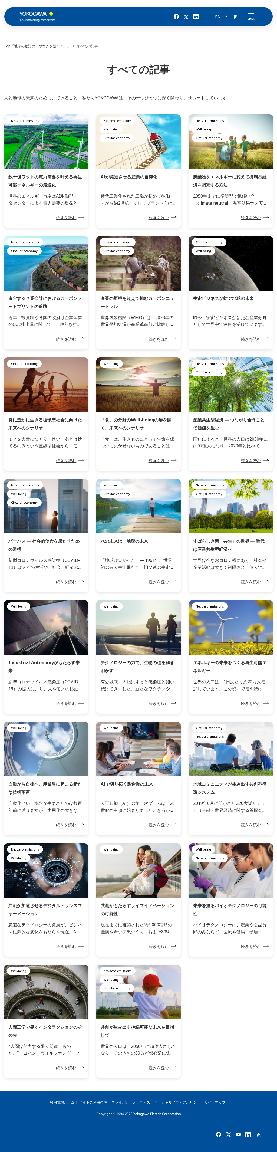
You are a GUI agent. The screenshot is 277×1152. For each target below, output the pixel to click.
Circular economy (117, 138)
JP (235, 16)
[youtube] (238, 1134)
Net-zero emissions (25, 121)
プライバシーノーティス (130, 1102)
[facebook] (218, 1134)
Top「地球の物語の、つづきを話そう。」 (37, 46)
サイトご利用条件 (93, 1102)
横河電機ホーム (62, 1102)
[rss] (258, 1134)
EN (218, 16)
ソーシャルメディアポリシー (177, 1102)
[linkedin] (249, 1134)
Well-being (111, 129)
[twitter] (228, 1134)
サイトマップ (215, 1102)
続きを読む (66, 217)
